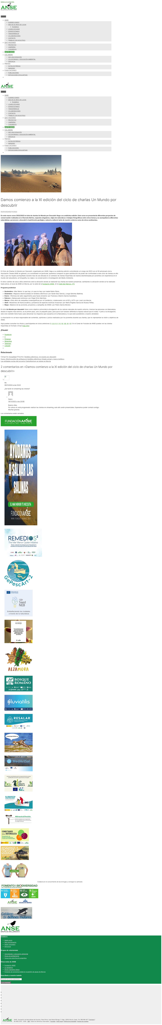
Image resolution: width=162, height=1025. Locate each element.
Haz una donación (15, 57)
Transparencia (13, 33)
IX (67, 323)
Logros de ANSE (14, 29)
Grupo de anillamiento (11, 956)
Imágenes (11, 68)
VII (62, 323)
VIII (65, 323)
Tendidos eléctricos (31, 357)
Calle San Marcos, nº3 (66, 284)
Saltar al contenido (7, 2)
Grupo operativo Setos (12, 970)
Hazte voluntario (9, 944)
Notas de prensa (14, 66)
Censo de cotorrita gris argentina (15, 958)
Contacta (11, 38)
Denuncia (11, 61)
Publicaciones (13, 73)
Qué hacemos (10, 42)
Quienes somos (13, 22)
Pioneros (15, 27)
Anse (6, 20)
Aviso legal (60, 1021)
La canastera (8, 967)
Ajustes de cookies (82, 1021)
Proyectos (12, 45)
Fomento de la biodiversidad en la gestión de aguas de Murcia (24, 972)
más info (26, 326)
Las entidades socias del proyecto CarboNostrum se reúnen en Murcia (26, 361)
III (53, 323)
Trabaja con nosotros (16, 40)
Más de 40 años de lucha (17, 24)
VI (59, 323)
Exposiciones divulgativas (17, 75)
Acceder (53, 1021)
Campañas (11, 47)
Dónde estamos (14, 31)
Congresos (12, 49)
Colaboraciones (14, 36)
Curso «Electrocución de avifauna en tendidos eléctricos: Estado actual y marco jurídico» (32, 359)
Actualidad (13, 357)
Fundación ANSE (48, 284)
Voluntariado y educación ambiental (22, 59)
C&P (28, 1021)
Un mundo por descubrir (47, 357)
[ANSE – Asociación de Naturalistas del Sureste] (7, 89)
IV (56, 323)
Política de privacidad (70, 1021)
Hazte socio (9, 52)
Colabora (8, 55)
